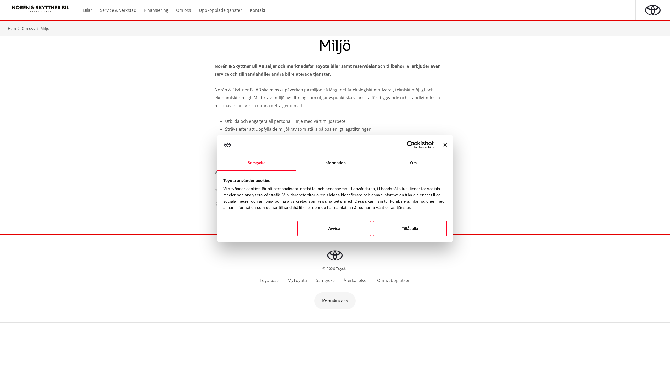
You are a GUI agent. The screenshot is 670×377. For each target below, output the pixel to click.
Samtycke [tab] (257, 162)
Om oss (28, 28)
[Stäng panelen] (445, 145)
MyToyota (297, 280)
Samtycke (325, 280)
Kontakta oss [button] (335, 301)
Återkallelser (356, 280)
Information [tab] (335, 162)
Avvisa (334, 228)
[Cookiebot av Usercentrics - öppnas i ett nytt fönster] (411, 145)
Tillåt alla (410, 228)
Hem (12, 28)
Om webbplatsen (394, 280)
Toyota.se (269, 280)
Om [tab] (413, 162)
